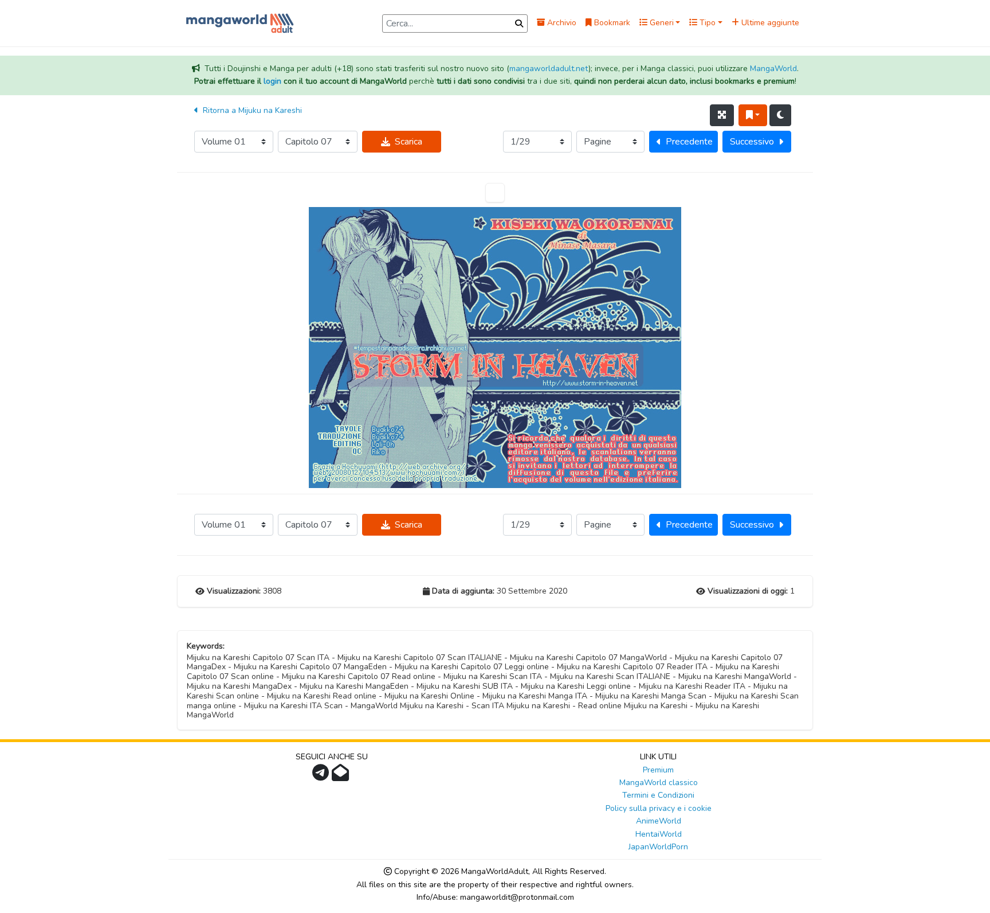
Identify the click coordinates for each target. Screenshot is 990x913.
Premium (658, 769)
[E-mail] (342, 776)
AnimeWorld (658, 821)
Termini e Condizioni (658, 795)
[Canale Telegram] (322, 776)
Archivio (560, 22)
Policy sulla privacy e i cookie (659, 808)
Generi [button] (660, 22)
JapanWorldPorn (658, 846)
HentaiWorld (658, 834)
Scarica (408, 141)
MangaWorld (773, 68)
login (272, 81)
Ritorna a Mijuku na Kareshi (251, 110)
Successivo (752, 141)
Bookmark (611, 22)
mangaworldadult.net (548, 68)
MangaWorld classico (658, 782)
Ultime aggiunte (769, 22)
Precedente (689, 141)
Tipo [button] (706, 22)
